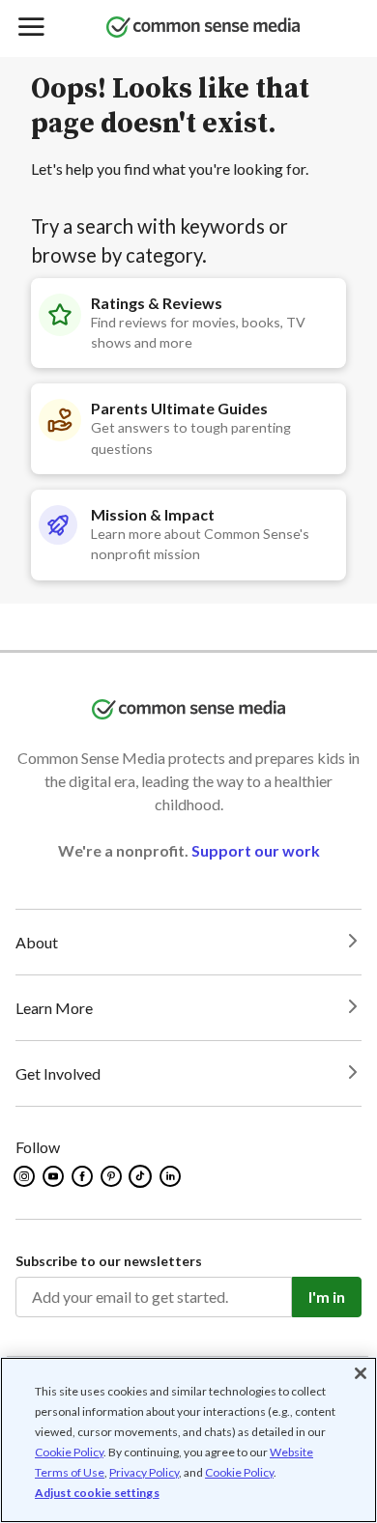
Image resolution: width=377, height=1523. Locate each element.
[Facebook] (84, 1176)
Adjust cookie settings (97, 1493)
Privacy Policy (144, 1472)
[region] (188, 1440)
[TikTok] (142, 1176)
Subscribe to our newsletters (108, 1261)
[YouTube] (55, 1176)
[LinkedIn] (172, 1176)
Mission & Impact (153, 514)
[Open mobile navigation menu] (29, 28)
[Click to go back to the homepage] (203, 28)
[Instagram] (26, 1176)
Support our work (255, 850)
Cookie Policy (69, 1452)
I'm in (326, 1296)
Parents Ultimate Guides (179, 408)
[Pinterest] (113, 1176)
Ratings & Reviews (156, 303)
